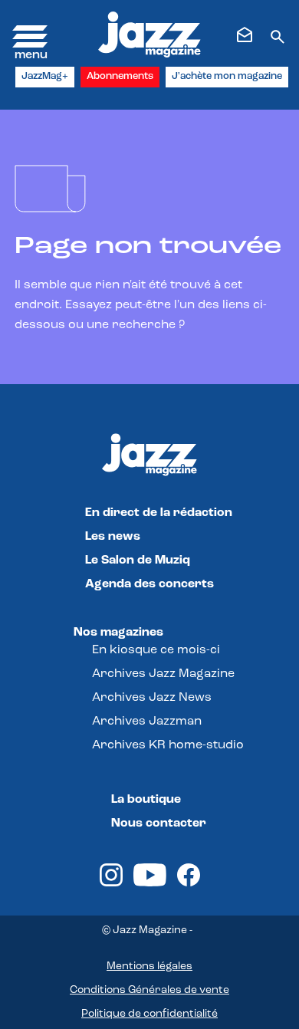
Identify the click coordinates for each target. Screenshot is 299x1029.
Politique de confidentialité (149, 1014)
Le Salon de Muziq (137, 560)
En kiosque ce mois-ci (156, 650)
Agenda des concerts (149, 584)
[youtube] (149, 883)
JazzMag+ (44, 76)
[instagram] (111, 883)
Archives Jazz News (152, 698)
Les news (112, 537)
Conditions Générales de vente (149, 990)
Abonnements (120, 76)
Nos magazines (118, 632)
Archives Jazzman (147, 721)
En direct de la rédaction (158, 513)
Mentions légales (149, 966)
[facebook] (188, 883)
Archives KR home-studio (168, 745)
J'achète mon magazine (227, 76)
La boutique (146, 800)
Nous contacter (158, 823)
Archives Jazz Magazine (163, 674)
